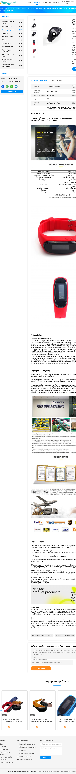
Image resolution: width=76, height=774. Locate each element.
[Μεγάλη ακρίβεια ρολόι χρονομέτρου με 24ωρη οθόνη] (42, 704)
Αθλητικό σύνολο (12, 46)
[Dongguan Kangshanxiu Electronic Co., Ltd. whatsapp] (7, 86)
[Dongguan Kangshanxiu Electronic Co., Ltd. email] (2, 86)
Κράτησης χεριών (12, 36)
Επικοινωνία (12, 91)
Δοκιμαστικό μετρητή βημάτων (65, 635)
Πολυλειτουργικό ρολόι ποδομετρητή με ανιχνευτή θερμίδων (12, 721)
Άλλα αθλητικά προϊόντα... (12, 50)
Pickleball (12, 33)
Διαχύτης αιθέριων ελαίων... (12, 60)
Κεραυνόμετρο (12, 43)
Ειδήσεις (2, 754)
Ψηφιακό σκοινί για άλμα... (12, 22)
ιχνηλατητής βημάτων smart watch (42, 635)
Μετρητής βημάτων (12, 30)
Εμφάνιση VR (4, 749)
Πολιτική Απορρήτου (6, 762)
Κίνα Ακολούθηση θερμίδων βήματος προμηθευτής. (23, 771)
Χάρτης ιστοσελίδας (6, 757)
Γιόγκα (12, 40)
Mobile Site (3, 760)
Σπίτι (1, 744)
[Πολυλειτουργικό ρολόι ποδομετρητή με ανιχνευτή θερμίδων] (14, 704)
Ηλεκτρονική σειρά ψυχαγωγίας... (12, 65)
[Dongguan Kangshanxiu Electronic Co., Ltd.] (8, 3)
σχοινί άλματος (12, 26)
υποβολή (41, 668)
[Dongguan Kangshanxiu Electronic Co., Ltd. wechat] (11, 86)
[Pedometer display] (54, 34)
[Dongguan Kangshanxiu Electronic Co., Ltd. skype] (16, 86)
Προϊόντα (3, 746)
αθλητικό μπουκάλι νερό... (12, 55)
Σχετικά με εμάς (5, 752)
